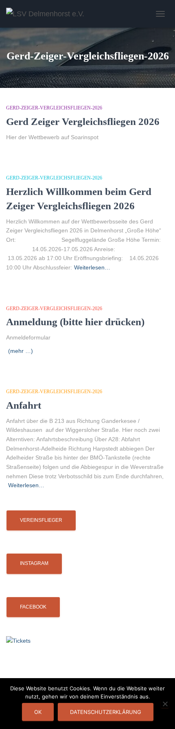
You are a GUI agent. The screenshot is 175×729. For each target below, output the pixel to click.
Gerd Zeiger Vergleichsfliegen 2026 (83, 121)
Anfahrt (23, 405)
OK (38, 712)
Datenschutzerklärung (105, 712)
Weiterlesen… (92, 267)
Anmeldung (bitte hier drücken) (75, 321)
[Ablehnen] (165, 704)
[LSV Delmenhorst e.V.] (48, 14)
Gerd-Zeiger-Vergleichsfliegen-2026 (54, 108)
